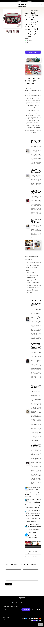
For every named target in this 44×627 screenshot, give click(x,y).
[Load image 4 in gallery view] (17, 31)
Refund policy (25, 623)
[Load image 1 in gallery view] (7, 31)
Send (8, 584)
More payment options (33, 55)
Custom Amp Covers (11, 623)
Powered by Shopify (18, 623)
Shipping (26, 38)
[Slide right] (20, 31)
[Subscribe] (19, 609)
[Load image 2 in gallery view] (10, 31)
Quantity (26, 42)
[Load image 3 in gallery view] (14, 31)
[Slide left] (4, 31)
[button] (2, 5)
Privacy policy (31, 623)
